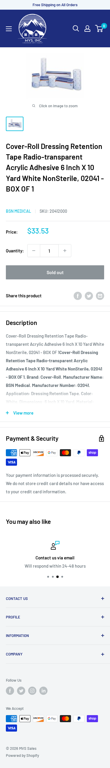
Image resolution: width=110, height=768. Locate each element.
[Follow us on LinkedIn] (43, 691)
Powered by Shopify (22, 755)
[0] (99, 28)
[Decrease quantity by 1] (34, 250)
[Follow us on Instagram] (32, 691)
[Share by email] (100, 295)
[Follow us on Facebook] (10, 691)
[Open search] (76, 28)
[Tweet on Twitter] (89, 295)
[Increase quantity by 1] (65, 250)
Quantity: (15, 250)
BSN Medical (18, 211)
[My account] (87, 28)
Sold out (55, 272)
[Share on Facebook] (78, 295)
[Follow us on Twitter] (21, 691)
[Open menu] (9, 28)
